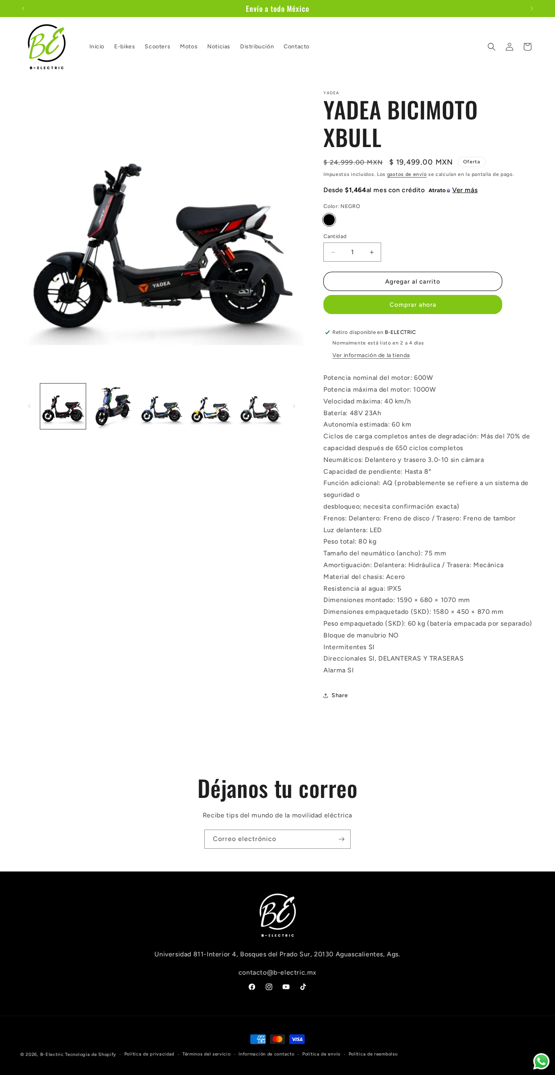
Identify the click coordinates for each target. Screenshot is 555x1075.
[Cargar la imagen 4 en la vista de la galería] (211, 406)
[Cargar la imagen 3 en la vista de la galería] (161, 406)
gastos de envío (407, 174)
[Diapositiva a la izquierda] (29, 406)
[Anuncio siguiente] (532, 8)
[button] (492, 47)
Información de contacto (266, 1054)
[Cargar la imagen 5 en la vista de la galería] (261, 406)
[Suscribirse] (341, 839)
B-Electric (52, 1054)
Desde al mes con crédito (400, 190)
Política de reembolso (373, 1054)
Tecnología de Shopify (90, 1054)
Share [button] (340, 695)
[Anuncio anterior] (23, 8)
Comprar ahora (413, 304)
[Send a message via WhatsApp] (541, 1061)
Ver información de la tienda (371, 355)
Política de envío (321, 1054)
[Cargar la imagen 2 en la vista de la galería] (112, 406)
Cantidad (335, 236)
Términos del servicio (206, 1054)
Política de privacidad (149, 1054)
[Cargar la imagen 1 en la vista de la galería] (63, 406)
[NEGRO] (329, 219)
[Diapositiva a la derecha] (294, 406)
